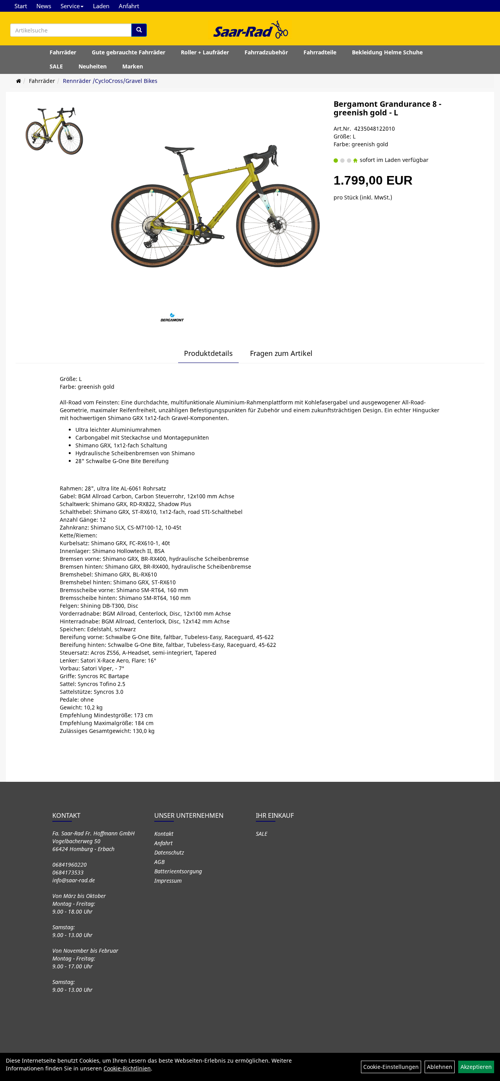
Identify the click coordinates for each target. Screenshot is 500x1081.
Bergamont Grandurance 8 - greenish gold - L (387, 108)
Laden (101, 6)
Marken (132, 66)
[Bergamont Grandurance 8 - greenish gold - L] (54, 131)
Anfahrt (129, 6)
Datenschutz (169, 852)
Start (20, 6)
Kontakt (163, 833)
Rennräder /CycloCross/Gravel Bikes (110, 80)
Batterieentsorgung (178, 871)
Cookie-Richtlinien (127, 1068)
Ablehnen (439, 1066)
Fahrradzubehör (266, 52)
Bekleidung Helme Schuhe (387, 52)
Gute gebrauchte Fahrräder (128, 52)
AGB (159, 862)
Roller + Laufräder (205, 52)
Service (70, 6)
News (43, 6)
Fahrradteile (320, 52)
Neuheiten (93, 66)
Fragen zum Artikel (281, 353)
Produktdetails (208, 353)
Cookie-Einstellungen (391, 1066)
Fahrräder (63, 52)
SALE (56, 66)
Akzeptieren (476, 1066)
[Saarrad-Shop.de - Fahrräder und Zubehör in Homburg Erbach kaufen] (250, 29)
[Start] (18, 80)
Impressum (168, 880)
